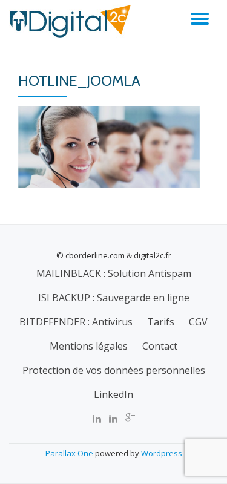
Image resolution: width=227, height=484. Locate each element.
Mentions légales (89, 346)
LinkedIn (113, 394)
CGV (198, 322)
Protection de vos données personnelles (113, 370)
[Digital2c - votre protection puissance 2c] (72, 21)
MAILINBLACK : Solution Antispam (113, 273)
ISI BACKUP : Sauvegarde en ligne (113, 297)
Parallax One (70, 453)
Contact (159, 346)
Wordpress (161, 453)
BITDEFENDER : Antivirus (76, 322)
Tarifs (160, 322)
